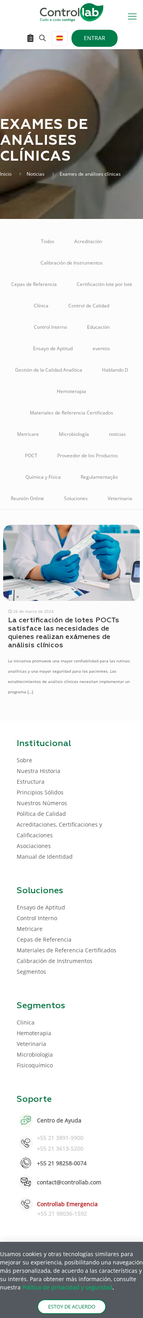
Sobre (24, 760)
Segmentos (31, 971)
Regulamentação (99, 477)
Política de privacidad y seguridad (67, 1287)
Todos (47, 241)
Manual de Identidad (45, 856)
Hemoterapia (71, 391)
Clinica (26, 1022)
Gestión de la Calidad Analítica (48, 369)
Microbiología (74, 434)
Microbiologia (35, 1054)
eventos (101, 348)
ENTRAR (94, 38)
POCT (31, 455)
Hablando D (115, 369)
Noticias (35, 174)
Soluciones (76, 498)
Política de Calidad (41, 813)
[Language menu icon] (60, 38)
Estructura (30, 781)
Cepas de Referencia (34, 284)
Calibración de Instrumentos (72, 262)
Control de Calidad (88, 305)
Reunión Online (27, 498)
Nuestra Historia (38, 771)
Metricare (28, 434)
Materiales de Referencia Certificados (71, 412)
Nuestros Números (42, 803)
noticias (117, 434)
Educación (98, 327)
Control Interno (50, 327)
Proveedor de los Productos (87, 455)
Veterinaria (120, 498)
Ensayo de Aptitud (53, 348)
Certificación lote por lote (104, 284)
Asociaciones (34, 846)
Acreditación (88, 241)
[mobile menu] (132, 16)
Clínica (41, 305)
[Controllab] (71, 12)
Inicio (6, 174)
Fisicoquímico (35, 1065)
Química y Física (43, 477)
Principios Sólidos (40, 792)
